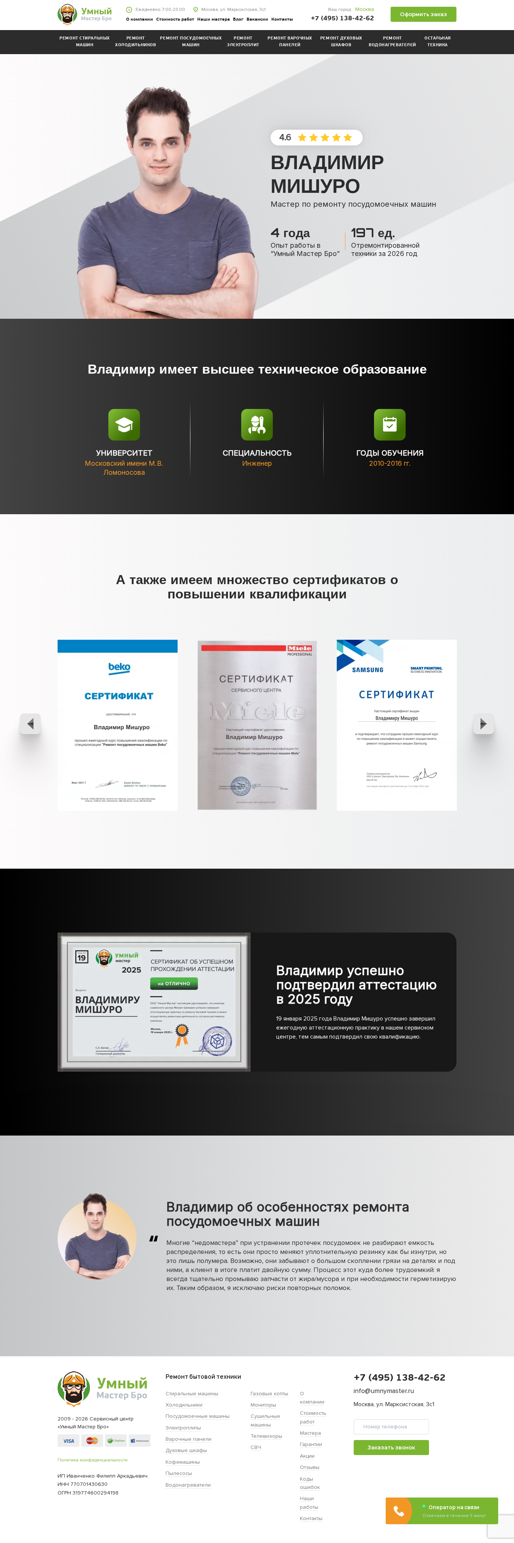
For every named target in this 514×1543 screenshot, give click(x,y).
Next (483, 723)
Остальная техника (437, 41)
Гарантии (311, 1444)
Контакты (282, 19)
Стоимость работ (175, 19)
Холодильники (184, 1405)
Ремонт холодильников (135, 41)
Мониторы (263, 1405)
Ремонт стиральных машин (84, 41)
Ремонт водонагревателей (392, 41)
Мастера (310, 1433)
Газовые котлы (269, 1393)
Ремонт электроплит (243, 41)
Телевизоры (266, 1436)
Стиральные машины (192, 1393)
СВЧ (256, 1447)
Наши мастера (213, 19)
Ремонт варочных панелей (290, 41)
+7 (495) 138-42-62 (342, 18)
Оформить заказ (423, 14)
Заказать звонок (391, 1447)
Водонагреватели (188, 1485)
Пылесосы (179, 1473)
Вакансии (257, 19)
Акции (307, 1456)
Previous (30, 723)
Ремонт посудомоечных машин (191, 41)
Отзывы (309, 1467)
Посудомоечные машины (198, 1416)
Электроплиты (183, 1428)
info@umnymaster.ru (384, 1391)
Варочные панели (188, 1439)
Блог (238, 19)
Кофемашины (183, 1462)
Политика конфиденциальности (93, 1460)
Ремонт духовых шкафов (341, 41)
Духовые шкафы (186, 1450)
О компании (139, 19)
